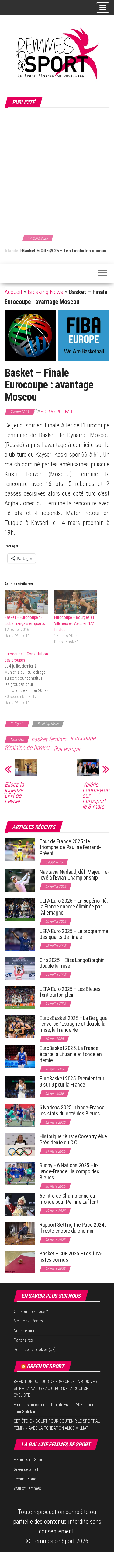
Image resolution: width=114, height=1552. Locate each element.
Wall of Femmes (27, 1488)
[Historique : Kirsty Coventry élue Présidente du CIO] (20, 1144)
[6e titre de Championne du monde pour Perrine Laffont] (20, 1204)
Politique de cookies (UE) (35, 1349)
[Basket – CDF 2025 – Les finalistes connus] (20, 1262)
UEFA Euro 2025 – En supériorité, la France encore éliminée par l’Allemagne (73, 906)
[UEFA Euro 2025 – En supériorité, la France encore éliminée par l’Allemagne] (20, 908)
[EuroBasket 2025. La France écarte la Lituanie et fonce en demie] (20, 1056)
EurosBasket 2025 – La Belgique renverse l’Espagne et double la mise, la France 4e (73, 1024)
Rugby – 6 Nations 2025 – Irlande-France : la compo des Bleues (69, 1171)
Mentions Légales (28, 1320)
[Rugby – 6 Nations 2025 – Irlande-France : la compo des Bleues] (20, 1173)
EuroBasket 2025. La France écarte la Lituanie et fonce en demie (71, 1054)
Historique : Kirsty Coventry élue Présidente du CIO (73, 1139)
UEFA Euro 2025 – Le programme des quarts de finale (74, 934)
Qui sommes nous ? (31, 1311)
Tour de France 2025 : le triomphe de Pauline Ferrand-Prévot (70, 847)
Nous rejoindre (26, 1330)
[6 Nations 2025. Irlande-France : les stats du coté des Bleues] (20, 1115)
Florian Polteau (56, 411)
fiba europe (67, 749)
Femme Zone (25, 1479)
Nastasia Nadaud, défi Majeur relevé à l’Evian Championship (74, 875)
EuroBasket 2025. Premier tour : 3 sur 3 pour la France (73, 1081)
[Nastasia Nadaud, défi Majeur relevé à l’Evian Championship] (20, 880)
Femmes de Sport (28, 1459)
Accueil (13, 292)
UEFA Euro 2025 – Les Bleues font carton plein (70, 992)
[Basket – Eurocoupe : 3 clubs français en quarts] (26, 602)
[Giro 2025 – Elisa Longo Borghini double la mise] (20, 968)
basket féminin (48, 739)
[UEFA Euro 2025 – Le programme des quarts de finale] (20, 939)
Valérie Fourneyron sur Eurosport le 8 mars (95, 795)
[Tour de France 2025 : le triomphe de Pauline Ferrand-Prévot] (20, 849)
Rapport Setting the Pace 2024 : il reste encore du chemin (73, 1227)
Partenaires (23, 1340)
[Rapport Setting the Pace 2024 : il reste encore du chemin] (20, 1233)
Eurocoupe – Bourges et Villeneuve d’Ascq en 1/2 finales (74, 623)
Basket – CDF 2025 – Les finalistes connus (47, 251)
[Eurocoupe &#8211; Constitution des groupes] (29, 678)
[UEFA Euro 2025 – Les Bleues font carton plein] (20, 997)
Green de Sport (45, 1366)
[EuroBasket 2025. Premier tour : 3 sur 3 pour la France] (20, 1087)
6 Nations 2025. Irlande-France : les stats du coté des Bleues (73, 1110)
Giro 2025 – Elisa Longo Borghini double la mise (72, 963)
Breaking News (45, 292)
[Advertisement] (57, 171)
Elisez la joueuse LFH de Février (14, 793)
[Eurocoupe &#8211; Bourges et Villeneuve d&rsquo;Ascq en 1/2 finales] (76, 602)
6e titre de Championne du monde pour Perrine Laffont (69, 1198)
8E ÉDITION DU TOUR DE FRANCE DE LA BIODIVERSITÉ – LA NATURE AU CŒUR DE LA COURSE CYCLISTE (56, 1388)
